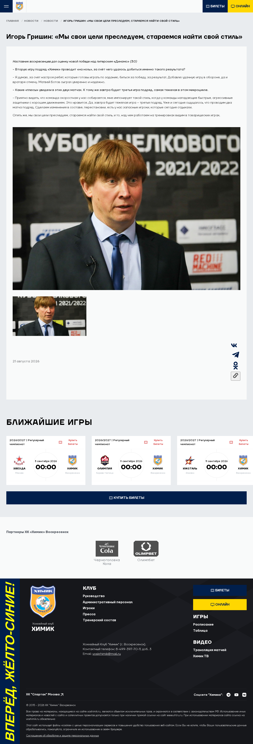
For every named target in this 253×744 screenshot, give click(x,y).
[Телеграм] (235, 358)
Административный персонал (108, 602)
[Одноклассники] (235, 369)
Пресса (89, 614)
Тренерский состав (99, 620)
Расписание (203, 625)
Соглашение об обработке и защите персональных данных (62, 735)
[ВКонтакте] (234, 348)
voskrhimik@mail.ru (107, 654)
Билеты (218, 6)
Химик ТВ (201, 656)
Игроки (89, 608)
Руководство (94, 596)
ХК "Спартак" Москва (43, 694)
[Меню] (6, 6)
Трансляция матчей (209, 650)
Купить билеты (73, 442)
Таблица (200, 631)
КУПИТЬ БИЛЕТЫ (129, 497)
